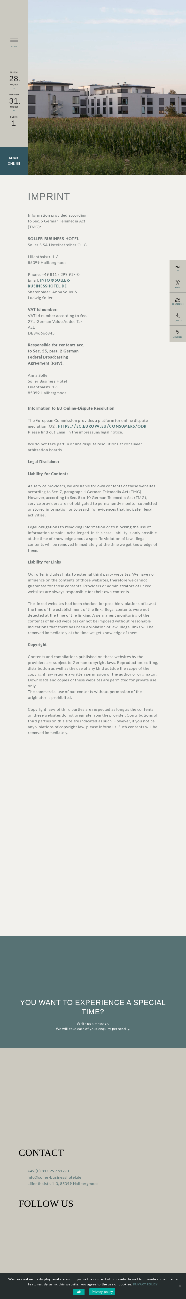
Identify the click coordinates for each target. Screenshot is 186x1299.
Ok (79, 1292)
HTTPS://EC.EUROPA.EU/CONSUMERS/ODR (102, 426)
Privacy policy (145, 1284)
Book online (14, 160)
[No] (180, 1285)
